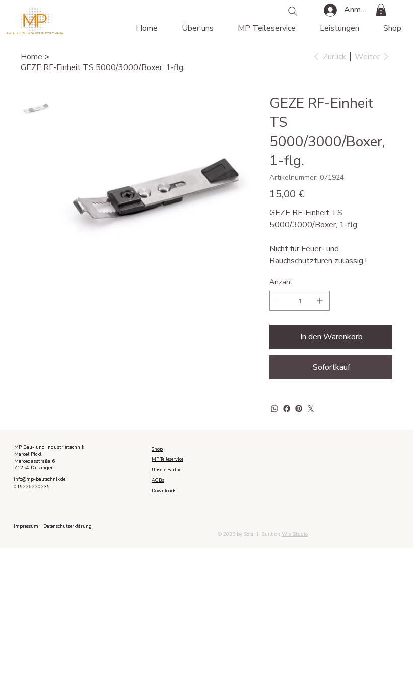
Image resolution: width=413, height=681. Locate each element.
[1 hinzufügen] (320, 301)
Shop (157, 449)
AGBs (158, 480)
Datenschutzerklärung (67, 526)
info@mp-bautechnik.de (39, 479)
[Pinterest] (299, 408)
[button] (381, 10)
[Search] (292, 11)
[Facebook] (287, 408)
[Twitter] (311, 408)
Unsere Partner (167, 470)
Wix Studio (295, 534)
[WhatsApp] (274, 408)
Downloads (164, 491)
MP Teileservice (167, 459)
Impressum (26, 526)
